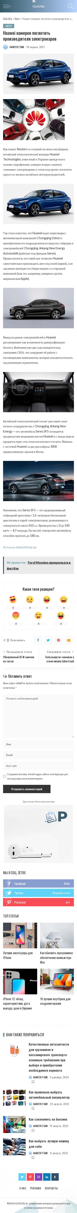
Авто (9, 26)
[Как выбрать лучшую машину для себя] (14, 1146)
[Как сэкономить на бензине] (14, 1124)
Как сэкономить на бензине (48, 1119)
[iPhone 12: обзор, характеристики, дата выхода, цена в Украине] (20, 981)
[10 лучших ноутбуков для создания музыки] (57, 981)
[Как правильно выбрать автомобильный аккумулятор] (14, 1097)
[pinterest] (38, 902)
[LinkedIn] (47, 1177)
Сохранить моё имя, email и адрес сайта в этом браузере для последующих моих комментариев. (37, 776)
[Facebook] (38, 640)
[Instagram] (38, 1177)
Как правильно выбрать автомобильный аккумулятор (49, 1094)
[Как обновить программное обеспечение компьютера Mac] (57, 935)
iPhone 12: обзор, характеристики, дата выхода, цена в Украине (17, 1003)
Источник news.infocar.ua (19, 547)
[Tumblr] (55, 1177)
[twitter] (38, 893)
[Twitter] (48, 640)
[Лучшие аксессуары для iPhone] (20, 935)
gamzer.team (16, 47)
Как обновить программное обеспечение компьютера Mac (56, 957)
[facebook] (38, 883)
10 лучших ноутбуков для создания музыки (55, 1001)
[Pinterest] (58, 640)
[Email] (69, 640)
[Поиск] (70, 6)
